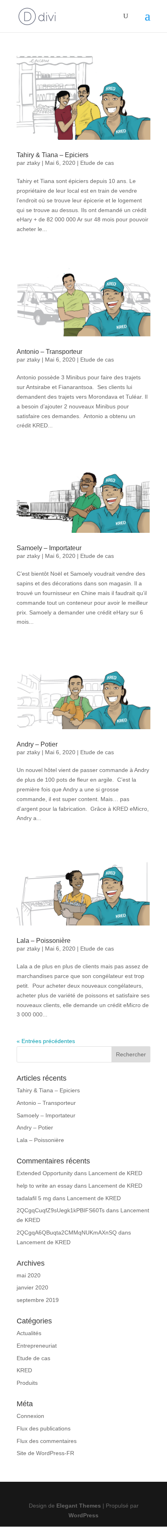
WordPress (83, 1515)
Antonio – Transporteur (49, 351)
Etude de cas (97, 163)
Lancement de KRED (115, 1173)
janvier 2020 (32, 1287)
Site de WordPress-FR (45, 1453)
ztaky (33, 163)
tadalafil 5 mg (34, 1198)
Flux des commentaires (47, 1441)
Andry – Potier (37, 744)
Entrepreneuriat (37, 1345)
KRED (24, 1370)
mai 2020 (29, 1275)
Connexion (30, 1416)
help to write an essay (45, 1185)
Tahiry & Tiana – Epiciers (52, 154)
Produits (27, 1383)
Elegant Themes (78, 1505)
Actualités (29, 1333)
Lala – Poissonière (44, 940)
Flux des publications (44, 1428)
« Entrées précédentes (46, 1041)
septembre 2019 (38, 1300)
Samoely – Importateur (49, 548)
